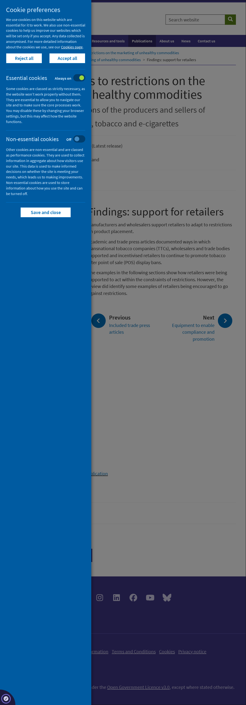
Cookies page (72, 47)
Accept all (67, 58)
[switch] (49, 78)
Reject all (24, 58)
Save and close (46, 212)
